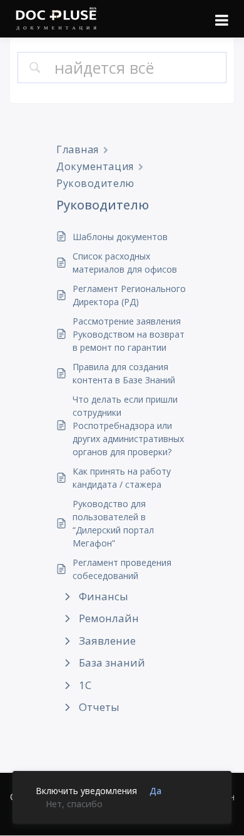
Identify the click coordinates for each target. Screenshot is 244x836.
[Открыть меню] (222, 20)
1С (85, 685)
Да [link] (155, 791)
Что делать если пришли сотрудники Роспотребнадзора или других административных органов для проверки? (128, 425)
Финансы (103, 596)
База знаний (112, 662)
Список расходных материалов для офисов (125, 262)
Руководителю (95, 183)
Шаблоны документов (120, 237)
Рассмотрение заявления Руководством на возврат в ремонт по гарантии (129, 334)
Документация (95, 166)
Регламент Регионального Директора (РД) (129, 295)
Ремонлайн (109, 618)
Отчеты (99, 707)
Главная (77, 149)
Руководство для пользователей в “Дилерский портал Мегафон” (113, 523)
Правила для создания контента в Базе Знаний (124, 373)
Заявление (107, 640)
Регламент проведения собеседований (122, 569)
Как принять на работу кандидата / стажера (122, 477)
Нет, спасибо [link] (74, 804)
